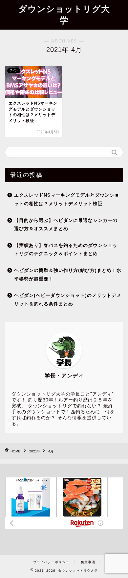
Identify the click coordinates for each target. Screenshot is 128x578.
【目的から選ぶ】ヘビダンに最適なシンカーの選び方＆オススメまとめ (65, 224)
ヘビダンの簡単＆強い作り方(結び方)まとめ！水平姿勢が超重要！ (67, 274)
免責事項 (88, 562)
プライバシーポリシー (51, 562)
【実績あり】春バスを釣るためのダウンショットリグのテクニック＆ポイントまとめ (65, 249)
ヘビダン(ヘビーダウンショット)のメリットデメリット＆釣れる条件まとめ (67, 299)
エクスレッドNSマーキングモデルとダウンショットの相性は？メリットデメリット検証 (66, 199)
